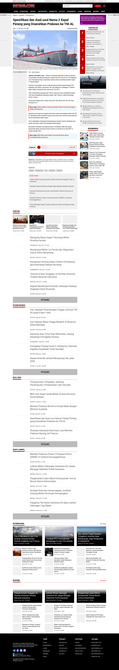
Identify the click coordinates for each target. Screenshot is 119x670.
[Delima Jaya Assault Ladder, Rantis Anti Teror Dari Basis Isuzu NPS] (84, 175)
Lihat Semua (103, 523)
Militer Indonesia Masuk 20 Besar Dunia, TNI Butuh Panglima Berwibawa (64, 626)
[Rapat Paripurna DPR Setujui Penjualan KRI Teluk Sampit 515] (81, 618)
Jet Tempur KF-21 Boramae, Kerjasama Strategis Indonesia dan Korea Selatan (93, 93)
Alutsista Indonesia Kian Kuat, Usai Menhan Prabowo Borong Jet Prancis (51, 192)
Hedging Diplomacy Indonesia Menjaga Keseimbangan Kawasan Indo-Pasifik (93, 108)
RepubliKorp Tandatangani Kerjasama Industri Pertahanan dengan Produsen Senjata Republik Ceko (36, 228)
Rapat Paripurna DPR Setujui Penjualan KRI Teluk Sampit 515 (95, 616)
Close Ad (9, 15)
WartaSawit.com (80, 1)
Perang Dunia (39, 170)
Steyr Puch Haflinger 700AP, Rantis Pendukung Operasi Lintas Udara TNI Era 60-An (97, 164)
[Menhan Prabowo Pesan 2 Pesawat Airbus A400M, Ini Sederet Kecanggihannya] (20, 458)
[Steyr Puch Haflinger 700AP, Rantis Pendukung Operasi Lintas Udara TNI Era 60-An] (84, 165)
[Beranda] (24, 6)
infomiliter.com (102, 1)
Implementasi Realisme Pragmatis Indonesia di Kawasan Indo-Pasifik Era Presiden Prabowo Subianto (93, 100)
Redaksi (77, 642)
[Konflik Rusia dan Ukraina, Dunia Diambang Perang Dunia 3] (17, 571)
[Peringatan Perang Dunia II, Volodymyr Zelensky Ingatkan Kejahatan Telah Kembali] (20, 350)
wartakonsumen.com (91, 1)
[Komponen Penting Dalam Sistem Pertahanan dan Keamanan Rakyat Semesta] (20, 265)
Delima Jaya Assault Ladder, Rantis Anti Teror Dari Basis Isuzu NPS (96, 173)
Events (103, 11)
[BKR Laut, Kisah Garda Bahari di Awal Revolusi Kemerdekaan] (20, 398)
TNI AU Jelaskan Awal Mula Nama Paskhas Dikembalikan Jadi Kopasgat (31, 616)
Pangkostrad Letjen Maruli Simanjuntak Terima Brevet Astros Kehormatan (89, 595)
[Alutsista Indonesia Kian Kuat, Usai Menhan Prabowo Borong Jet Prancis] (20, 434)
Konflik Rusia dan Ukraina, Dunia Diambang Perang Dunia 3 (31, 568)
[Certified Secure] (18, 654)
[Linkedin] (14, 649)
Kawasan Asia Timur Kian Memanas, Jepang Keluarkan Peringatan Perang (94, 550)
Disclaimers (78, 645)
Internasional (24, 11)
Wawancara (87, 11)
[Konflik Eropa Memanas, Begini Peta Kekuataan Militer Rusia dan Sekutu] (49, 571)
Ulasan (80, 11)
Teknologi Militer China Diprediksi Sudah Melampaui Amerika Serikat (62, 560)
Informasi (96, 11)
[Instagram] (24, 649)
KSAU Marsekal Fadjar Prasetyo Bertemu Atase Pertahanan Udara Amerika (52, 205)
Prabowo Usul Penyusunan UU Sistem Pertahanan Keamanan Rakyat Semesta (97, 154)
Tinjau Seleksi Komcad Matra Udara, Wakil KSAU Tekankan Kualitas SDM (96, 135)
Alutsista (62, 11)
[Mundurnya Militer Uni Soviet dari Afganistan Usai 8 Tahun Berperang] (20, 253)
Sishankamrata (71, 11)
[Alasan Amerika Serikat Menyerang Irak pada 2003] (20, 362)
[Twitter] (21, 649)
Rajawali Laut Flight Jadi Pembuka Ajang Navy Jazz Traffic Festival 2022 (70, 226)
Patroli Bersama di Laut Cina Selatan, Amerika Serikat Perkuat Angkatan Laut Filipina (26, 538)
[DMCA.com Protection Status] (21, 656)
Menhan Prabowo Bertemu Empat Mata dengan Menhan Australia (52, 186)
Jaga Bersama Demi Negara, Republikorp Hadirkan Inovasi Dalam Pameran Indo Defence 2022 (53, 228)
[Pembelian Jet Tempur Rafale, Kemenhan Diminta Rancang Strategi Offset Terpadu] (49, 618)
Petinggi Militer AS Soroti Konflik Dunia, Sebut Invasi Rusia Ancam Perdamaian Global (32, 560)
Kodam (16, 11)
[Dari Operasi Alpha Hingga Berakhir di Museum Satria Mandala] (20, 325)
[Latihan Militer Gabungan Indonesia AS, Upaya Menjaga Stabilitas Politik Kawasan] (20, 470)
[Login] (104, 5)
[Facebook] (18, 649)
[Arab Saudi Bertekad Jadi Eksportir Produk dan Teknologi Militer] (81, 561)
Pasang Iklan (78, 653)
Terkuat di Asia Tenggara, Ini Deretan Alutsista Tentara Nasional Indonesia (26, 595)
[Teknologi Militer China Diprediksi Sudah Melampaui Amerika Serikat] (49, 561)
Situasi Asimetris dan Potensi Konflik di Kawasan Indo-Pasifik (92, 122)
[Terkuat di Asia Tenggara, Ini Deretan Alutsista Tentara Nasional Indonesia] (20, 278)
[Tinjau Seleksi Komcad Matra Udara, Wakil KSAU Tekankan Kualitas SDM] (84, 136)
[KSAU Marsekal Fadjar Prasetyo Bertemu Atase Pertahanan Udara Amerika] (84, 146)
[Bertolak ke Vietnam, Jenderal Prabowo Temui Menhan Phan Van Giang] (17, 628)
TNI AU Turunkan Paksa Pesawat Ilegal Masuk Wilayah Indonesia (96, 606)
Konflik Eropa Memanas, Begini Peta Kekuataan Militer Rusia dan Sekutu (64, 569)
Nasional (33, 11)
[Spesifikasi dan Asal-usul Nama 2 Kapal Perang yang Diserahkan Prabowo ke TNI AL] (20, 422)
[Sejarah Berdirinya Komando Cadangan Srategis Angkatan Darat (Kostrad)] (20, 290)
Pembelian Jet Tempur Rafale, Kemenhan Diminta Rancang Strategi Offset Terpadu (63, 616)
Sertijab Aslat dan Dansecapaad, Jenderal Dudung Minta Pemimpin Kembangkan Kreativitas (50, 493)
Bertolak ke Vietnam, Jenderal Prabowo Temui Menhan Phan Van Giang (31, 626)
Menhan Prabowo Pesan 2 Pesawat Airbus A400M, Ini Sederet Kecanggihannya (51, 199)
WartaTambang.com (70, 1)
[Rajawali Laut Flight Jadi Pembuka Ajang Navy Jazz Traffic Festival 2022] (70, 219)
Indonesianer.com (49, 1)
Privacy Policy (79, 651)
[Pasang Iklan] (20, 72)
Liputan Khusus (42, 11)
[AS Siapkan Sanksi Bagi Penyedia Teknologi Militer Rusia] (81, 571)
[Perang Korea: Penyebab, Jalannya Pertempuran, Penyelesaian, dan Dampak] (20, 386)
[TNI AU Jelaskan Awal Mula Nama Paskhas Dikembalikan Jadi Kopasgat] (17, 618)
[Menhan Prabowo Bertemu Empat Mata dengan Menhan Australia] (20, 410)
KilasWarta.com (59, 1)
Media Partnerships (80, 648)
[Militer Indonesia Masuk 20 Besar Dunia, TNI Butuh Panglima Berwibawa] (49, 628)
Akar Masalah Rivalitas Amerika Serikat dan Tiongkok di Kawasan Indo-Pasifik (93, 115)
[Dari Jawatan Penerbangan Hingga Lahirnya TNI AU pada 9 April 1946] (20, 313)
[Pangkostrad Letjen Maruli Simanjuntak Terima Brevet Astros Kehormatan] (20, 482)
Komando (52, 170)
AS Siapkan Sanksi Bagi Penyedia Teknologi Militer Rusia (96, 568)
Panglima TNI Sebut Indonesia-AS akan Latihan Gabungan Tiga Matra (63, 607)
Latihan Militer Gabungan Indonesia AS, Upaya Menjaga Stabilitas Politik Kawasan (58, 595)
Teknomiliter (53, 11)
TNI (46, 170)
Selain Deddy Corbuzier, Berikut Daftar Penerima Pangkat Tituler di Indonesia (52, 180)
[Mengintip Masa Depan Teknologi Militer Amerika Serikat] (20, 241)
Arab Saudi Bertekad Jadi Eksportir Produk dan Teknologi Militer (95, 560)
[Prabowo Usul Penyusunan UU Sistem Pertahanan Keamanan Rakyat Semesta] (84, 156)
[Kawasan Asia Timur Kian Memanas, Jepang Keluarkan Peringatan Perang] (20, 338)
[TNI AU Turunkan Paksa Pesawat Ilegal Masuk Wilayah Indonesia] (81, 609)
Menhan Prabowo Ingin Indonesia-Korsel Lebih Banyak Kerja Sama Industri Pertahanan (31, 550)
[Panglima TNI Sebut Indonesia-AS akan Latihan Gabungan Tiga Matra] (20, 506)
